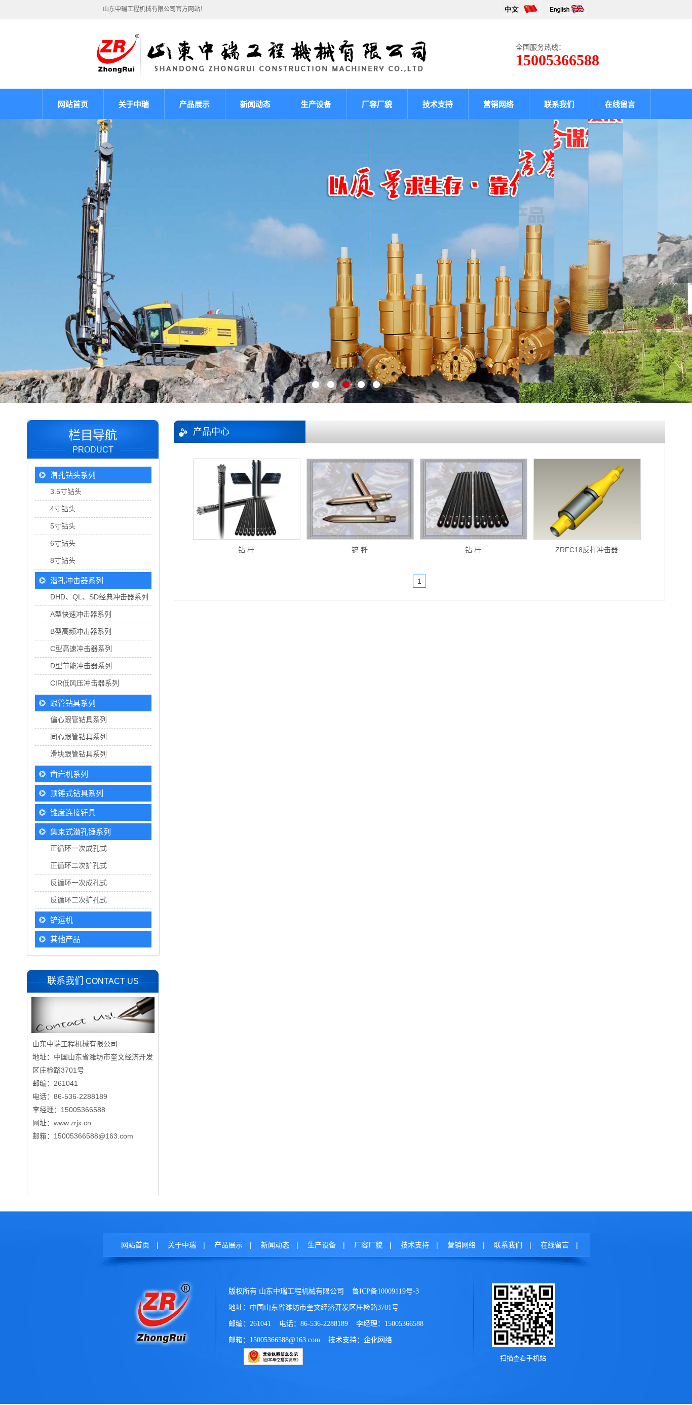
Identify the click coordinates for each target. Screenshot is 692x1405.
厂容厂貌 (377, 104)
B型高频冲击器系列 (80, 631)
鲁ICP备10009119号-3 (385, 1291)
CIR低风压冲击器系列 (84, 683)
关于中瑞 (134, 104)
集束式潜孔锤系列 (80, 831)
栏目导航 (92, 435)
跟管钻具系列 (73, 703)
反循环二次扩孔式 (78, 900)
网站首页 (73, 104)
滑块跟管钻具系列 (78, 754)
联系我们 (559, 104)
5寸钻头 (62, 526)
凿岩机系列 (69, 774)
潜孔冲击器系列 (76, 580)
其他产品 (65, 939)
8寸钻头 (62, 560)
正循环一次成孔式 (78, 848)
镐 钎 (360, 550)
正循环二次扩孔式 (78, 865)
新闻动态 (255, 104)
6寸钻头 (62, 543)
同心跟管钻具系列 (78, 737)
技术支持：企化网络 (360, 1340)
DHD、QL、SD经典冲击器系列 (99, 597)
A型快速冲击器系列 (80, 614)
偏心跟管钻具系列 (78, 719)
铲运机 (61, 920)
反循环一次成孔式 (78, 883)
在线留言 (620, 104)
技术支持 (437, 104)
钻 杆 (246, 550)
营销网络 (498, 104)
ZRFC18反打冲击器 (586, 550)
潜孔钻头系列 (73, 475)
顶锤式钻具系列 (76, 793)
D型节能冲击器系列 (81, 666)
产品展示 (194, 104)
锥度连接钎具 (73, 812)
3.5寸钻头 (66, 491)
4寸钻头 (62, 509)
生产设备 (316, 104)
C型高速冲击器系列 (81, 648)
